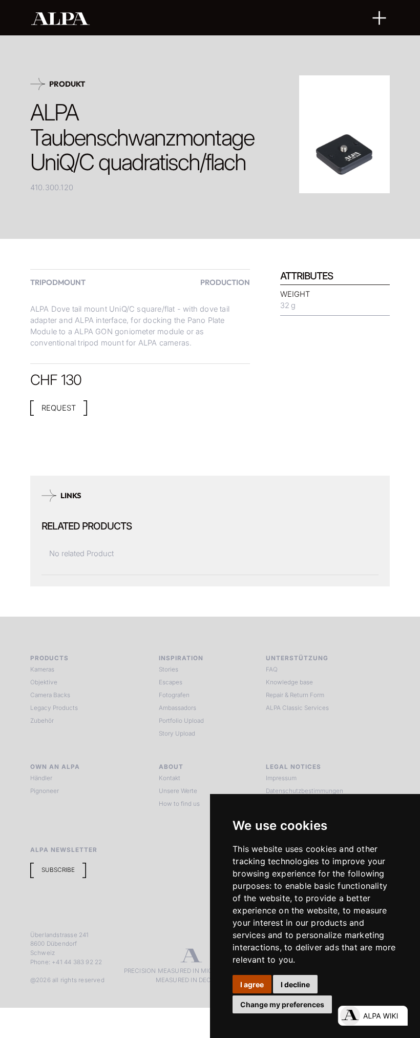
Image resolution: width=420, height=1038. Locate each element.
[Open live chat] (373, 1016)
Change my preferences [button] (282, 1004)
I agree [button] (252, 984)
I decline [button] (295, 984)
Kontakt (169, 778)
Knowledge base (289, 682)
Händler (41, 778)
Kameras (42, 669)
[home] (177, 18)
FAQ (272, 669)
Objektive (43, 682)
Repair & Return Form (295, 695)
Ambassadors (177, 707)
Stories (168, 669)
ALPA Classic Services (297, 707)
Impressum (281, 778)
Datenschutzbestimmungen (304, 791)
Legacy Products (54, 707)
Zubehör (42, 720)
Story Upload (177, 733)
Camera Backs (50, 695)
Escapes (170, 682)
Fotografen (174, 695)
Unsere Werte (178, 791)
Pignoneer (44, 791)
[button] (379, 18)
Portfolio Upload (181, 720)
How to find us (179, 803)
